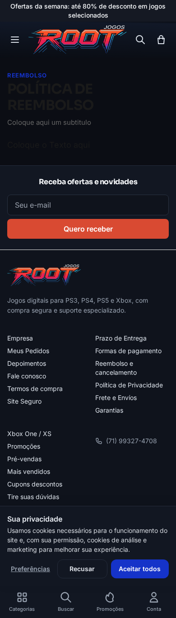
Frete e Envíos (116, 397)
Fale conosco (26, 376)
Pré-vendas (24, 459)
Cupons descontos (34, 484)
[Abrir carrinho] (161, 39)
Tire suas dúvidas (33, 496)
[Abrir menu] (14, 39)
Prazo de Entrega (121, 338)
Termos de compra (35, 388)
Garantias (109, 410)
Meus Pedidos (28, 350)
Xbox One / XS (29, 433)
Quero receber (88, 228)
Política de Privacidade (129, 385)
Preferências (30, 569)
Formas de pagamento (128, 350)
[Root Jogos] (44, 275)
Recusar (82, 569)
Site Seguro (24, 401)
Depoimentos (26, 363)
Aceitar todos (140, 569)
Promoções (23, 446)
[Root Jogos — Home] (77, 39)
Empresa (20, 338)
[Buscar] (140, 39)
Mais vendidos (28, 471)
